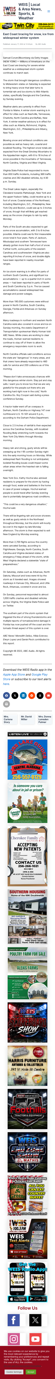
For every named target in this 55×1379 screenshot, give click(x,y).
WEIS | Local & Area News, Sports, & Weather (30, 11)
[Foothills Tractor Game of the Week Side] (27, 1108)
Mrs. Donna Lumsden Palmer (44, 719)
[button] (6, 695)
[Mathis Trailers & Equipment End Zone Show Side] (27, 1152)
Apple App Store (14, 674)
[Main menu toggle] (49, 11)
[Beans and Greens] (27, 1195)
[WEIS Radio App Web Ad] (27, 1282)
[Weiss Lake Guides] (27, 759)
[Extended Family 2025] (27, 802)
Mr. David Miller (26, 718)
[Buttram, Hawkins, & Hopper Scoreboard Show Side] (27, 1022)
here (6, 684)
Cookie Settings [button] (14, 1372)
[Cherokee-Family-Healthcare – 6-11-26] (27, 856)
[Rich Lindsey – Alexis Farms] (27, 973)
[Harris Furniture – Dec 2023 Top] (27, 1065)
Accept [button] (31, 1372)
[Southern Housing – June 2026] (27, 916)
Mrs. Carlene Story (8, 719)
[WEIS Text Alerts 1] (27, 1238)
